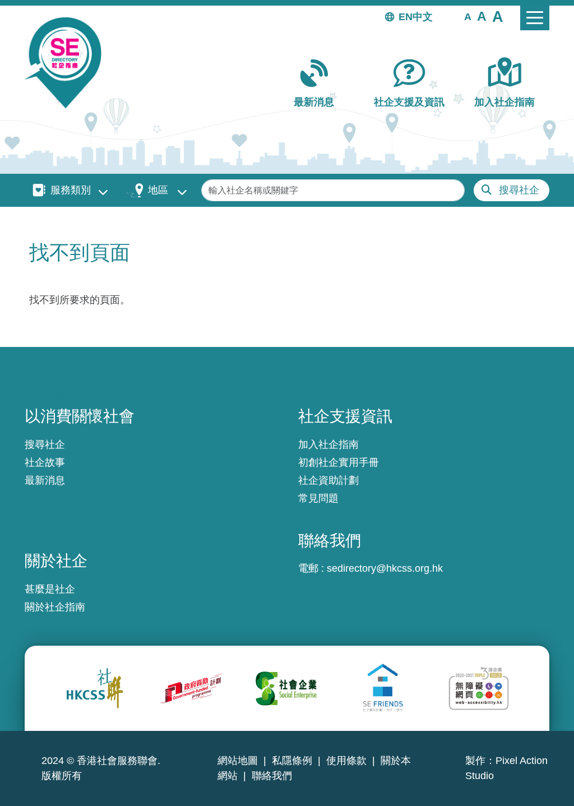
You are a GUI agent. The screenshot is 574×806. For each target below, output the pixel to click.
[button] (467, 16)
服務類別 (70, 190)
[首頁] (67, 62)
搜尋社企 (519, 190)
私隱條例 (292, 760)
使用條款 (346, 760)
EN (406, 16)
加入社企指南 (504, 102)
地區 (158, 190)
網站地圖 (237, 760)
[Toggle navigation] (534, 18)
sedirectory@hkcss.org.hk (385, 568)
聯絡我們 (272, 775)
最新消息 (314, 102)
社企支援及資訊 (409, 102)
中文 (423, 16)
